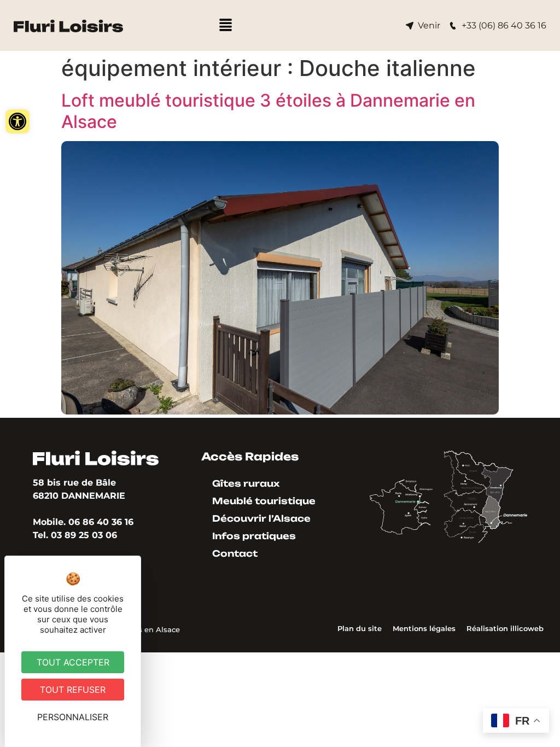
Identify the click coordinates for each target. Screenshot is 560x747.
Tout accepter (73, 662)
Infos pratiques (254, 535)
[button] (17, 121)
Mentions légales (424, 629)
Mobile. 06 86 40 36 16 (83, 522)
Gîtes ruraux (245, 483)
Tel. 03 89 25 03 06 (75, 535)
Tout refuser (73, 689)
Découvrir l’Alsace (261, 518)
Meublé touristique (264, 500)
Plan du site (359, 629)
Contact (235, 553)
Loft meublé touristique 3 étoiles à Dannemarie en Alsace (268, 111)
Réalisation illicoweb (505, 629)
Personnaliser (72, 716)
